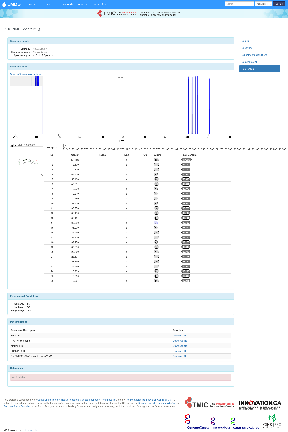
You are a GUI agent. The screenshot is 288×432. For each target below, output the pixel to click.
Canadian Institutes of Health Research (58, 399)
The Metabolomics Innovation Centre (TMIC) (149, 399)
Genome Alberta (166, 403)
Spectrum (247, 47)
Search (48, 4)
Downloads (66, 4)
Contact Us (99, 4)
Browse (32, 4)
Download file (180, 335)
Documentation (250, 61)
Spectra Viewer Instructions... (27, 74)
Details (245, 40)
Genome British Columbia (17, 406)
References (248, 68)
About (82, 4)
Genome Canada (147, 403)
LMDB (14, 4)
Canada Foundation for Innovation (98, 399)
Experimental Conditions (254, 54)
